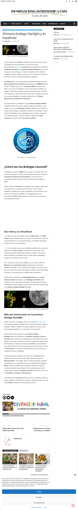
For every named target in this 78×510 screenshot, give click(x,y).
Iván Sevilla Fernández (60, 52)
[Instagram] (69, 1)
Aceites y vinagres (7, 463)
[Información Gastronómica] (39, 12)
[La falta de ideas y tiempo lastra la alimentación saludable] (42, 458)
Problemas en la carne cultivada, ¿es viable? (41, 429)
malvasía (5, 415)
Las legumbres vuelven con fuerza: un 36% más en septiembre (26, 467)
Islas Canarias (39, 414)
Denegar (39, 497)
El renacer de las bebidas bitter (63, 56)
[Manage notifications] (73, 505)
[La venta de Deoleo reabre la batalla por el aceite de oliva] (9, 458)
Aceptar (39, 492)
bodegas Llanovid (20, 414)
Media (26, 23)
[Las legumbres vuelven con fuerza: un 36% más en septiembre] (26, 458)
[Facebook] (66, 1)
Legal (45, 507)
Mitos (44, 23)
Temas (5, 23)
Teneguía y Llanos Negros (16, 415)
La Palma (46, 414)
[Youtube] (76, 1)
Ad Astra (12, 414)
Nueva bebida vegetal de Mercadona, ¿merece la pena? (63, 48)
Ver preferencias (39, 503)
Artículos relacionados (10, 450)
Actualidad (9, 28)
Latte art (56, 32)
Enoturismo (34, 30)
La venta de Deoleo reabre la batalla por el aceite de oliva (9, 467)
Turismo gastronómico (23, 30)
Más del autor (23, 450)
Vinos (40, 30)
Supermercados (53, 23)
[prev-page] (47, 451)
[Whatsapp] (12, 397)
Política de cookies (36, 507)
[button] (75, 475)
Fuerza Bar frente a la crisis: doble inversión (13, 429)
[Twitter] (73, 1)
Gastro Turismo (16, 23)
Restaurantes (36, 23)
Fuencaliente (30, 414)
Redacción (7, 41)
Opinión (62, 23)
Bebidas (13, 30)
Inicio (3, 28)
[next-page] (49, 451)
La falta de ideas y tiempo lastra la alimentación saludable (41, 468)
